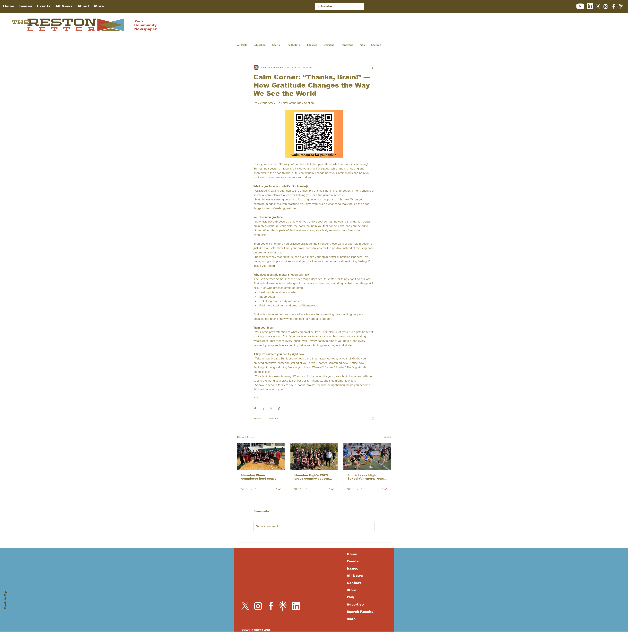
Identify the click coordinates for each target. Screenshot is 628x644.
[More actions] (373, 67)
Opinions (329, 45)
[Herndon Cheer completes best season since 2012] (261, 456)
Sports (276, 45)
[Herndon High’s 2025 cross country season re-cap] (314, 456)
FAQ (350, 597)
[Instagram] (606, 6)
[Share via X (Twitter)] (263, 408)
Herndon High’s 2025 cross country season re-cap (311, 477)
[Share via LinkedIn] (271, 408)
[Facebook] (614, 6)
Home (352, 554)
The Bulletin (293, 45)
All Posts (242, 45)
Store (351, 590)
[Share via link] (279, 408)
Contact (354, 583)
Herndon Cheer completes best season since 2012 (260, 477)
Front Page (346, 45)
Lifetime (376, 45)
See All (387, 437)
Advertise (355, 604)
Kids (362, 45)
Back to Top (5, 600)
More (351, 619)
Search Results (359, 611)
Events (353, 561)
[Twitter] (598, 6)
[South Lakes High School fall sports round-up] (367, 456)
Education (260, 45)
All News (355, 575)
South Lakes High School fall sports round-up (367, 477)
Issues (352, 568)
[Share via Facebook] (255, 408)
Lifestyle (312, 45)
